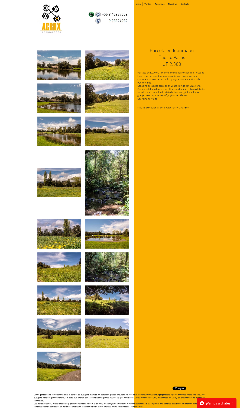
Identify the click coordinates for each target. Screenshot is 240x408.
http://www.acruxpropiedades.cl (157, 395)
